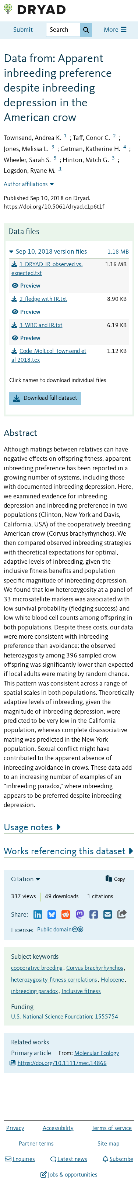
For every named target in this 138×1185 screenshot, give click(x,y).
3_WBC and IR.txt (41, 326)
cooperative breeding (37, 968)
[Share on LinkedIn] (37, 915)
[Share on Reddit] (65, 915)
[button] (69, 251)
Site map (108, 1144)
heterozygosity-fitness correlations (54, 980)
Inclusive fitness (81, 992)
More (112, 30)
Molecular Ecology (96, 1054)
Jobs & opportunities (73, 1175)
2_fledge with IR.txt (43, 299)
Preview (30, 285)
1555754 (106, 1017)
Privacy (15, 1128)
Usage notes (28, 827)
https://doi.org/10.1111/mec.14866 (62, 1063)
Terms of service (112, 1128)
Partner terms (36, 1144)
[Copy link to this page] (122, 915)
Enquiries (24, 1159)
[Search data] (86, 30)
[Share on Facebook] (93, 915)
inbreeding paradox (34, 992)
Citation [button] (22, 879)
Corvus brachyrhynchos (94, 968)
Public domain (54, 930)
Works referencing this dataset (64, 851)
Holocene (112, 980)
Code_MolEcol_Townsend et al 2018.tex (48, 355)
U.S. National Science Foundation (51, 1017)
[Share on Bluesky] (51, 915)
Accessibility (58, 1128)
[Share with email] (107, 915)
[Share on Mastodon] (79, 915)
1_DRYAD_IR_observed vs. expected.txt (47, 269)
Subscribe (121, 1159)
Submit (23, 30)
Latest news (72, 1159)
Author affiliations (26, 185)
